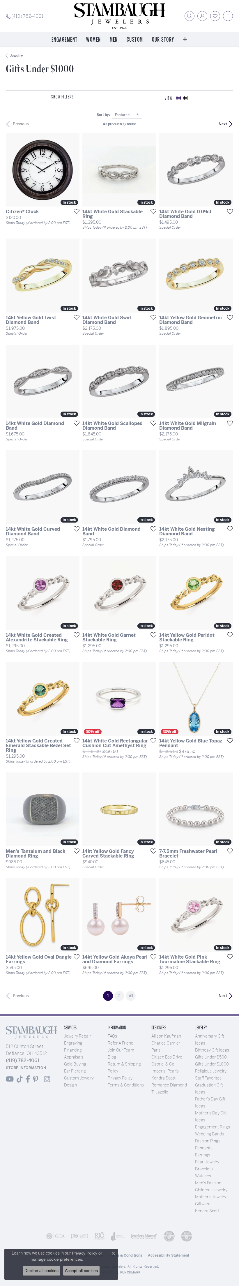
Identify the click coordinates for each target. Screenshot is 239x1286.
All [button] (131, 996)
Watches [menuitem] (203, 1176)
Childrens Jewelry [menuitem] (211, 1189)
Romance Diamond (169, 1085)
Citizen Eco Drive (166, 1057)
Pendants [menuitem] (204, 1148)
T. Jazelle (159, 1092)
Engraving (73, 1043)
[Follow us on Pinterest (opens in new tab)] (35, 1079)
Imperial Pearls (165, 1071)
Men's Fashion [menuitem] (208, 1183)
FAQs (112, 1036)
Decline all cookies (41, 1270)
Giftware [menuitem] (202, 1203)
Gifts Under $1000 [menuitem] (212, 1064)
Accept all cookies (81, 1270)
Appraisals (73, 1057)
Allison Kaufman (166, 1036)
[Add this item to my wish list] (74, 211)
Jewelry (16, 55)
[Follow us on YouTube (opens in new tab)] (10, 1079)
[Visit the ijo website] (79, 1236)
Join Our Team (121, 1050)
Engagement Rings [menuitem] (212, 1127)
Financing (73, 1050)
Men (114, 40)
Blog (112, 1057)
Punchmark (130, 1272)
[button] (189, 16)
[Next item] (150, 169)
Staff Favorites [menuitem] (208, 1078)
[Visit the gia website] (55, 1236)
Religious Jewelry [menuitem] (210, 1071)
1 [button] (110, 996)
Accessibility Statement (168, 1255)
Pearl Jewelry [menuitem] (207, 1162)
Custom (135, 40)
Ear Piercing (75, 1071)
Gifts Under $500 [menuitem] (211, 1057)
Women (93, 40)
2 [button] (119, 996)
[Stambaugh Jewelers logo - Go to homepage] (119, 16)
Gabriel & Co (162, 1064)
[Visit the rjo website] (99, 1236)
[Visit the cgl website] (186, 1236)
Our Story (163, 40)
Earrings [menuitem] (202, 1155)
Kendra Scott (163, 1078)
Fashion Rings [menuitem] (207, 1141)
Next (223, 123)
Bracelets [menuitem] (204, 1169)
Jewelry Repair (77, 1036)
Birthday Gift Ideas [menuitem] (212, 1050)
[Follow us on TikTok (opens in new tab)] (20, 1079)
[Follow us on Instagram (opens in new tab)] (47, 1079)
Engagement (64, 40)
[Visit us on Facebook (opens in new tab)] (28, 1079)
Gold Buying (75, 1064)
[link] (24, 16)
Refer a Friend (120, 1043)
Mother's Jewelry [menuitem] (210, 1196)
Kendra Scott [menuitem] (207, 1210)
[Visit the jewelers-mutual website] (144, 1236)
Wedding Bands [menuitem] (209, 1134)
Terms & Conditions (126, 1085)
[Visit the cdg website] (169, 1236)
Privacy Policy (120, 1078)
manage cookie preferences (56, 1259)
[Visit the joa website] (118, 1236)
